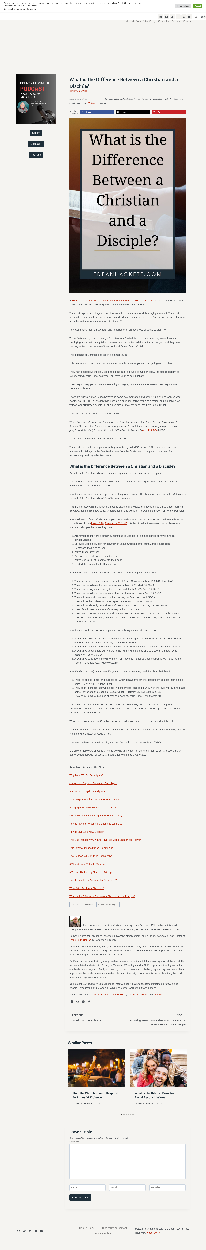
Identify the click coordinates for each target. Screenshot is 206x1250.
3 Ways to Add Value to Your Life (87, 864)
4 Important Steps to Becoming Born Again (93, 783)
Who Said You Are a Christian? (86, 888)
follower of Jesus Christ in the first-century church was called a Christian (112, 300)
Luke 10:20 (97, 523)
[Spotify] (24, 1230)
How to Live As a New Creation (86, 831)
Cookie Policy (86, 1228)
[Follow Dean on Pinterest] (83, 1001)
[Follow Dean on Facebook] (71, 1001)
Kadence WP (154, 1232)
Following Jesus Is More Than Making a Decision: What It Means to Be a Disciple (158, 1020)
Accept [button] (198, 6)
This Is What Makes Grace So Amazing (91, 848)
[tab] (121, 1114)
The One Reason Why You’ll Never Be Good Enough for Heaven (105, 839)
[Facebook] (18, 1230)
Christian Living (78, 91)
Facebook (133, 994)
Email (115, 1187)
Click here (92, 103)
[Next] (182, 1080)
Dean (77, 1103)
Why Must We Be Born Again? (86, 775)
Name (75, 1187)
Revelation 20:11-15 (116, 523)
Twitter (143, 994)
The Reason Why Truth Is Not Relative (90, 856)
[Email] (41, 1230)
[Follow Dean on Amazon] (89, 1001)
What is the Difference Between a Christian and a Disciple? (102, 896)
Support (176, 21)
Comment (75, 1141)
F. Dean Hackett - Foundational (108, 994)
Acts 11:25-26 (150, 430)
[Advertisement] (103, 50)
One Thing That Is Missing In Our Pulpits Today (95, 815)
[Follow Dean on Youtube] (77, 1001)
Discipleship (88, 904)
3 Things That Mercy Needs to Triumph (91, 872)
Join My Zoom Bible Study (141, 21)
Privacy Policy (103, 1233)
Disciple (75, 904)
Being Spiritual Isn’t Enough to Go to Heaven (94, 807)
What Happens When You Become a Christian (95, 799)
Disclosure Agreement (114, 1228)
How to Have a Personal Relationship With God (95, 823)
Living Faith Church (80, 940)
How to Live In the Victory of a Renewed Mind (94, 880)
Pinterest (159, 994)
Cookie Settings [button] (183, 6)
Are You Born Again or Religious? (88, 791)
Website (155, 1187)
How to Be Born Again (108, 904)
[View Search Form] (196, 16)
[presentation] (96, 1068)
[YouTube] (35, 1230)
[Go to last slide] (72, 1080)
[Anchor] (30, 1230)
